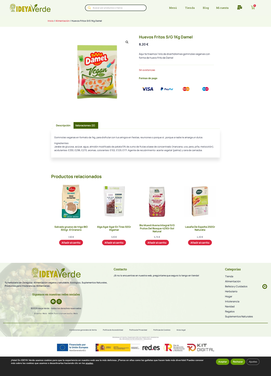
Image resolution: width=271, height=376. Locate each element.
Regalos (229, 311)
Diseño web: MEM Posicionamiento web (56, 313)
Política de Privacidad (138, 330)
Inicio (51, 20)
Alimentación (63, 20)
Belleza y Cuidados (236, 286)
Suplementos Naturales (239, 316)
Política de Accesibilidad (113, 330)
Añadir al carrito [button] (71, 242)
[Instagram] (59, 301)
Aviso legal (181, 330)
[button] (127, 42)
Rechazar (238, 361)
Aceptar (222, 361)
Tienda (229, 276)
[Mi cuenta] (213, 7)
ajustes (89, 363)
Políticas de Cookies (161, 330)
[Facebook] (53, 301)
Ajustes (253, 361)
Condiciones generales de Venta (83, 330)
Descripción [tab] (63, 125)
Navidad (230, 306)
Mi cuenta (222, 8)
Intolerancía (232, 301)
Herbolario (231, 291)
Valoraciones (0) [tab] (85, 125)
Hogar (228, 296)
